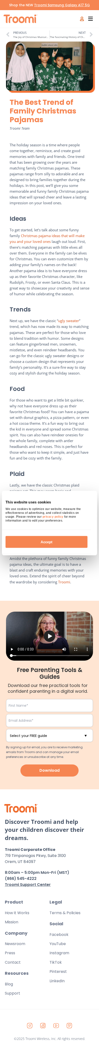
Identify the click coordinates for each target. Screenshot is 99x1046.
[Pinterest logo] (69, 1025)
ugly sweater (68, 320)
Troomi (64, 582)
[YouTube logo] (56, 1025)
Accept (46, 542)
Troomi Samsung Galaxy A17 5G (62, 5)
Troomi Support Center (28, 884)
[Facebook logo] (43, 1025)
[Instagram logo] (30, 1025)
